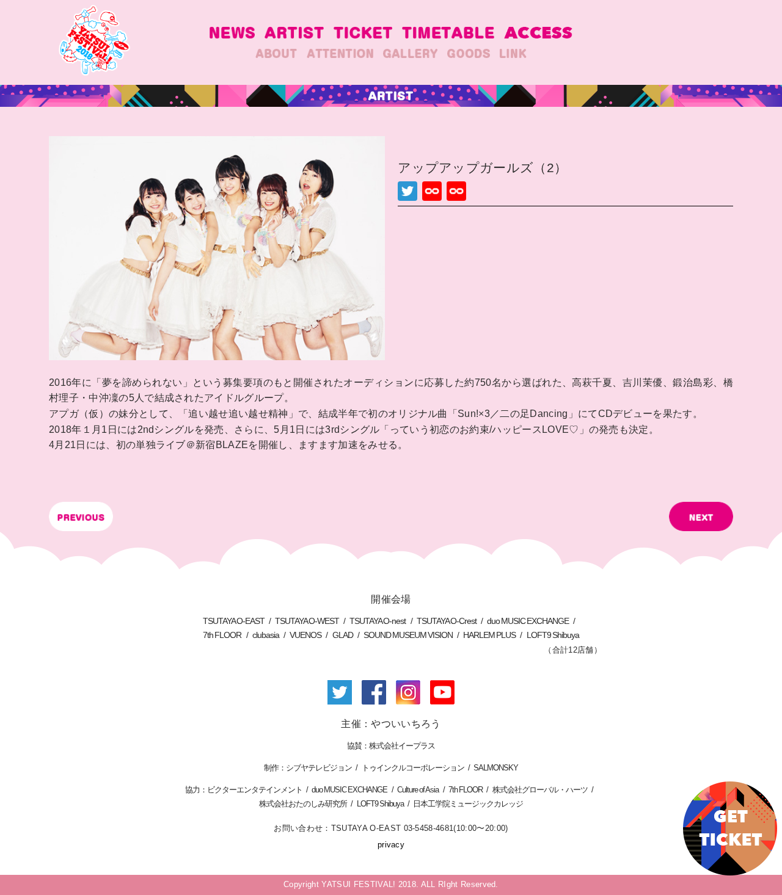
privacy (391, 844)
